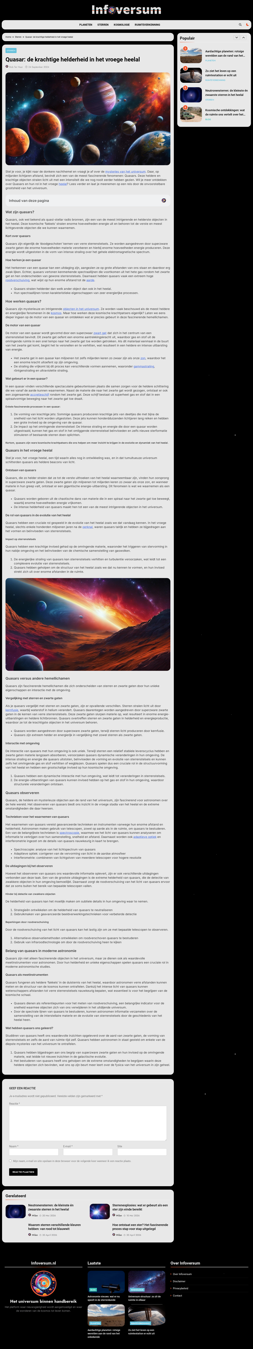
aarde (90, 280)
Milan (35, 1215)
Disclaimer (179, 1281)
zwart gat (100, 333)
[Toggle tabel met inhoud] (164, 200)
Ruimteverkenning (147, 24)
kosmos (56, 313)
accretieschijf (39, 394)
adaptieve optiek (144, 837)
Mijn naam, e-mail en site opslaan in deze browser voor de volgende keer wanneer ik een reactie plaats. (72, 1161)
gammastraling (144, 366)
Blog (208, 99)
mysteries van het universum (125, 171)
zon (142, 358)
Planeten (85, 24)
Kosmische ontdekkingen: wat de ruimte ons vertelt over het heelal (225, 95)
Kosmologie (122, 24)
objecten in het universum (81, 309)
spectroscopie (69, 832)
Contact (177, 1295)
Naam (13, 1146)
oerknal (87, 527)
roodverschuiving (17, 280)
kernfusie (12, 710)
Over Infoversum (182, 1274)
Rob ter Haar (16, 67)
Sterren (103, 24)
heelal (63, 184)
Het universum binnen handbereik (43, 1301)
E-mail (68, 1146)
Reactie (14, 1103)
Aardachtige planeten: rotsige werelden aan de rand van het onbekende (104, 1333)
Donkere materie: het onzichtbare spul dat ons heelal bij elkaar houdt (225, 114)
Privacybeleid (180, 1288)
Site (119, 1146)
